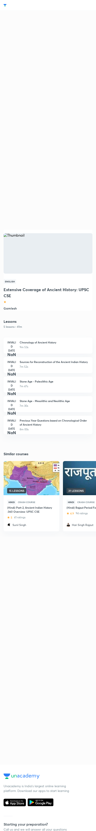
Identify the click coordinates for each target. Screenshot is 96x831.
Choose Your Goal (23, 5)
